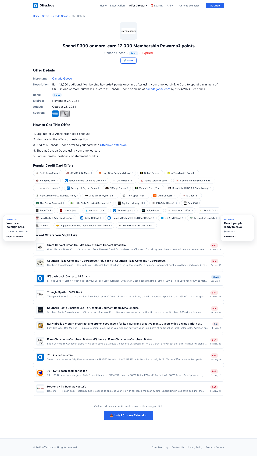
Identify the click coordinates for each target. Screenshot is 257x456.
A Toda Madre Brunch (184, 173)
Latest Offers (118, 5)
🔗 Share (128, 60)
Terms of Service (215, 447)
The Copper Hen (136, 195)
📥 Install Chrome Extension (128, 415)
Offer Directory (138, 5)
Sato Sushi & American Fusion (57, 218)
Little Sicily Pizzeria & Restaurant (93, 203)
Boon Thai (46, 210)
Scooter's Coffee (182, 210)
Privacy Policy (194, 447)
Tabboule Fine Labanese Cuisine (87, 180)
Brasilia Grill (211, 210)
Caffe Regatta (125, 180)
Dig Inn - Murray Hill (133, 203)
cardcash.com (97, 210)
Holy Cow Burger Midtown (118, 173)
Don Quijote (70, 210)
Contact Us (178, 447)
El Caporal (192, 195)
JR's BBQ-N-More (81, 173)
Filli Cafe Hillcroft (166, 203)
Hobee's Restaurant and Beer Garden (133, 218)
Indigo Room (153, 210)
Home (103, 5)
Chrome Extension (189, 5)
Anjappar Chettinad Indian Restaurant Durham (86, 225)
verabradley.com (50, 188)
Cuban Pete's (152, 173)
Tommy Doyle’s (126, 210)
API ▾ (170, 5)
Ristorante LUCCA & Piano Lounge (191, 188)
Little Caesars (167, 195)
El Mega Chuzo (119, 188)
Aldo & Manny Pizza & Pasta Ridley (59, 195)
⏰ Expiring (156, 5)
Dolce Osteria (92, 218)
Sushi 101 (194, 203)
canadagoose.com (158, 89)
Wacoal (44, 225)
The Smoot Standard (52, 203)
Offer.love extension (113, 145)
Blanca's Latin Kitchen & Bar (138, 225)
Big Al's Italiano (174, 218)
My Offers (215, 5)
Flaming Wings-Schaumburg (196, 180)
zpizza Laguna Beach (156, 180)
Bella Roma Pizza (50, 173)
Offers (45, 16)
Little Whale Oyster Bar (102, 195)
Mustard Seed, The (150, 188)
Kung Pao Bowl (49, 180)
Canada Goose (59, 16)
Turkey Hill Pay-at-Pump (85, 188)
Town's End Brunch (205, 218)
